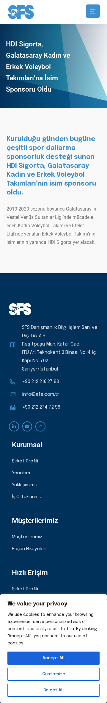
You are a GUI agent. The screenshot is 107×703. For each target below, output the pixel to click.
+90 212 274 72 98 (41, 407)
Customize (53, 674)
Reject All (53, 690)
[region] (53, 648)
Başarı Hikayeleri (29, 549)
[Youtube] (27, 426)
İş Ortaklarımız (27, 497)
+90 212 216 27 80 (40, 381)
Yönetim (21, 473)
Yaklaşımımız (25, 485)
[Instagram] (40, 426)
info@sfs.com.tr (40, 394)
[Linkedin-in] (14, 426)
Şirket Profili (25, 461)
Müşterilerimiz (27, 537)
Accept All (53, 658)
